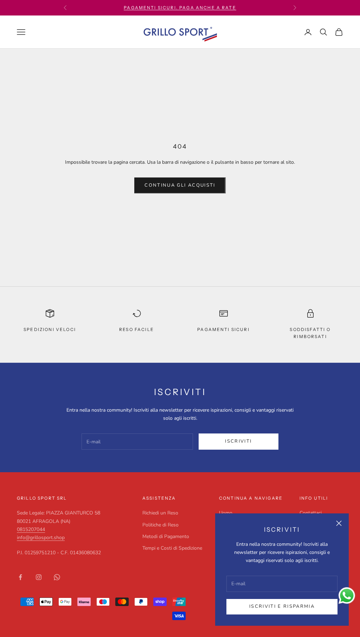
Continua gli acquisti (179, 185)
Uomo (225, 513)
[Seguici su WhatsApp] (56, 577)
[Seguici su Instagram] (38, 577)
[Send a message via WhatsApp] (346, 595)
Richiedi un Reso (160, 513)
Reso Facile (136, 329)
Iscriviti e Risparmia (282, 606)
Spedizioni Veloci (50, 329)
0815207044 (31, 529)
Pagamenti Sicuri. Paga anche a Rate (180, 7)
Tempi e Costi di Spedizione (172, 548)
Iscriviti (238, 441)
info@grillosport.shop (41, 537)
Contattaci (311, 513)
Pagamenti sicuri (223, 329)
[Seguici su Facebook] (20, 577)
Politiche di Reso (160, 525)
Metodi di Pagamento (165, 536)
